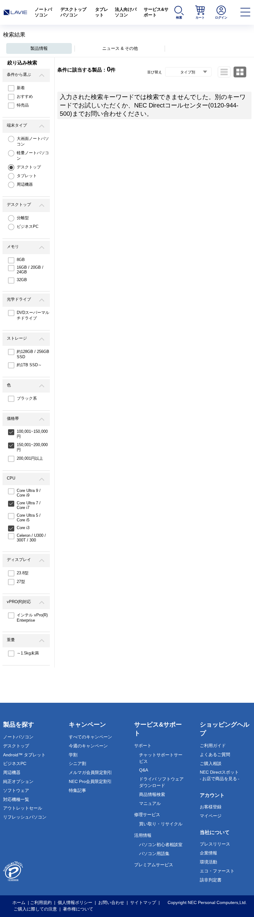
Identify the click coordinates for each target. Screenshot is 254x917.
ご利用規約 (41, 902)
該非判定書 (210, 879)
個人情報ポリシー (75, 902)
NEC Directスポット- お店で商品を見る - (219, 775)
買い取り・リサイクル (160, 823)
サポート (142, 745)
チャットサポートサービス (160, 758)
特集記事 (77, 790)
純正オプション (18, 781)
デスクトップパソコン (73, 12)
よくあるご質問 (215, 754)
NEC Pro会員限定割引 (90, 781)
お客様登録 (210, 806)
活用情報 (142, 835)
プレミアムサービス (153, 864)
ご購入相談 (210, 763)
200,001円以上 (30, 458)
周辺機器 (25, 184)
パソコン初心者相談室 (160, 844)
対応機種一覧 (16, 799)
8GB (21, 259)
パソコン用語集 (154, 853)
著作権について (78, 908)
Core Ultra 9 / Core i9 (29, 493)
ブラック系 (27, 398)
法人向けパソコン (126, 12)
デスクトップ (29, 167)
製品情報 (39, 48)
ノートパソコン (43, 12)
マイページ (210, 815)
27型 (21, 581)
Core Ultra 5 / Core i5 (29, 517)
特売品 (23, 105)
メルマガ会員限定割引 (90, 772)
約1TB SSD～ (29, 365)
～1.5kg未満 (28, 653)
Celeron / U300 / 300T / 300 (31, 537)
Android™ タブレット (24, 754)
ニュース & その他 (120, 48)
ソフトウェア (16, 790)
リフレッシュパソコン (24, 817)
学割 (73, 754)
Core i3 (23, 527)
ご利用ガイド (213, 745)
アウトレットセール (22, 808)
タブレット (101, 12)
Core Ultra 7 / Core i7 (29, 505)
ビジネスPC (27, 226)
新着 (21, 87)
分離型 (23, 217)
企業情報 (208, 852)
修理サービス (147, 814)
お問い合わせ (111, 902)
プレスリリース (215, 843)
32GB (22, 279)
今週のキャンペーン (88, 745)
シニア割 (77, 763)
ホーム (18, 902)
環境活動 (208, 861)
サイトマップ (143, 902)
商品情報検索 (152, 794)
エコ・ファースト (217, 870)
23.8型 (22, 573)
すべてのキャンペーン (90, 736)
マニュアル (150, 803)
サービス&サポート (156, 12)
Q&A (143, 769)
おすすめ (25, 96)
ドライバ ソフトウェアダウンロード (161, 782)
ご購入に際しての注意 (35, 908)
